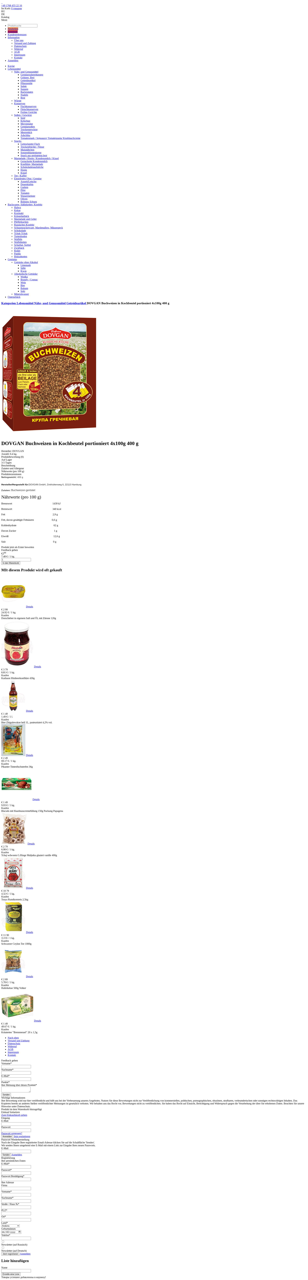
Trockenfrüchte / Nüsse (32, 146)
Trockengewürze (29, 129)
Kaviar (11, 66)
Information (14, 37)
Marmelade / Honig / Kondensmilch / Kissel (36, 158)
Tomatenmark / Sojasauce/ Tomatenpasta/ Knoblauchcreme (50, 138)
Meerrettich (26, 132)
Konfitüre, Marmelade (32, 164)
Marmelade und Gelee (25, 219)
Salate (24, 86)
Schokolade (20, 230)
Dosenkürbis (27, 184)
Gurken (24, 187)
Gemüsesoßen (28, 126)
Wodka (24, 276)
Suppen (24, 89)
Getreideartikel (28, 80)
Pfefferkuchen (21, 222)
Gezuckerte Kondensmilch (34, 161)
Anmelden (13, 60)
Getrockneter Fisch (30, 144)
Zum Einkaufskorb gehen (14, 1115)
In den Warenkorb (11, 563)
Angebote (13, 31)
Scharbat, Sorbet (22, 245)
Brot (23, 97)
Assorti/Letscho (28, 181)
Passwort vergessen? (11, 1133)
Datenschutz (20, 46)
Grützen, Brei (27, 77)
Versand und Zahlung (25, 43)
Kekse (17, 210)
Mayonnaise (27, 123)
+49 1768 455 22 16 (11, 5)
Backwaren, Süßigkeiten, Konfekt (25, 204)
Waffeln (18, 239)
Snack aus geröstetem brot (34, 155)
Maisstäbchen (27, 149)
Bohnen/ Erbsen (29, 201)
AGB (17, 52)
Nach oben (13, 1037)
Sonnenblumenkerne (31, 152)
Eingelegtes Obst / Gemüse (28, 178)
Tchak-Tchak (20, 233)
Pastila (17, 253)
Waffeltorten (20, 242)
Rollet (17, 250)
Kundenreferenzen (17, 34)
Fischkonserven (28, 106)
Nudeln (24, 95)
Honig (24, 170)
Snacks (17, 141)
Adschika (25, 135)
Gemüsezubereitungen (32, 74)
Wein (23, 282)
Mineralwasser (21, 294)
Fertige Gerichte (29, 112)
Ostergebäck (14, 297)
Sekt (23, 291)
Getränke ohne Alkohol (26, 262)
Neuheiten (13, 28)
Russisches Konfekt (24, 224)
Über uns (18, 40)
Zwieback (19, 248)
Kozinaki (18, 213)
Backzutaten (27, 92)
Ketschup (25, 120)
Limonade (26, 265)
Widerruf (18, 49)
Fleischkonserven (29, 109)
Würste (17, 100)
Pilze (23, 190)
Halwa (17, 207)
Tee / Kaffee (20, 175)
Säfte (23, 268)
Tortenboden (20, 236)
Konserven (19, 103)
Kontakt (18, 57)
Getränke (12, 259)
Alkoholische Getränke (26, 273)
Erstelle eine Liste (11, 1274)
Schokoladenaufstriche (32, 167)
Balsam (24, 288)
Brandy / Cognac (29, 279)
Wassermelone (28, 196)
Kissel (24, 172)
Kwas (23, 271)
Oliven (24, 198)
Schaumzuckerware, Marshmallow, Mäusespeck (38, 227)
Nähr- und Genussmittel (26, 71)
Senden (6, 1094)
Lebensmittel (14, 69)
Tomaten (25, 193)
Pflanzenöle (26, 83)
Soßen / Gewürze (23, 115)
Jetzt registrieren (22, 1136)
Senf (23, 118)
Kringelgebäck (21, 216)
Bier (23, 285)
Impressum (19, 54)
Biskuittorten (20, 256)
